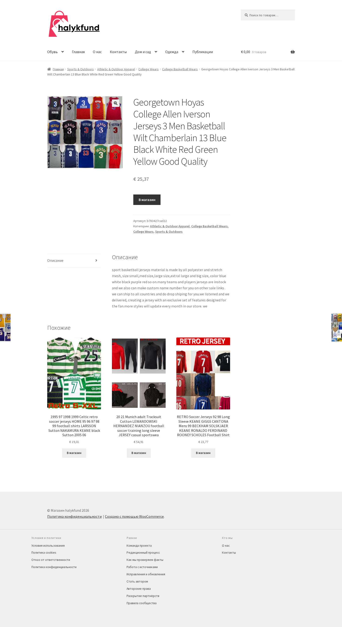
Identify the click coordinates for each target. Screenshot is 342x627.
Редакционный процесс (143, 552)
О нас (97, 51)
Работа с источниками (142, 567)
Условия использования (48, 545)
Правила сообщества (142, 603)
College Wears (148, 69)
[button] (115, 103)
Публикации (202, 51)
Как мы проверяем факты (145, 560)
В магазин (147, 199)
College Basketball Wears (180, 69)
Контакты (118, 51)
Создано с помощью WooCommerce (134, 516)
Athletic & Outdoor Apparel (116, 69)
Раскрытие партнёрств (143, 596)
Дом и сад (143, 51)
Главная (78, 51)
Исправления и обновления (146, 574)
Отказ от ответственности (50, 560)
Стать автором (137, 581)
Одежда (171, 51)
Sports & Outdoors (80, 69)
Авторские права (139, 588)
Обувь (52, 51)
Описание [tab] (55, 260)
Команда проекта (139, 545)
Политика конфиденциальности (74, 516)
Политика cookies (43, 552)
